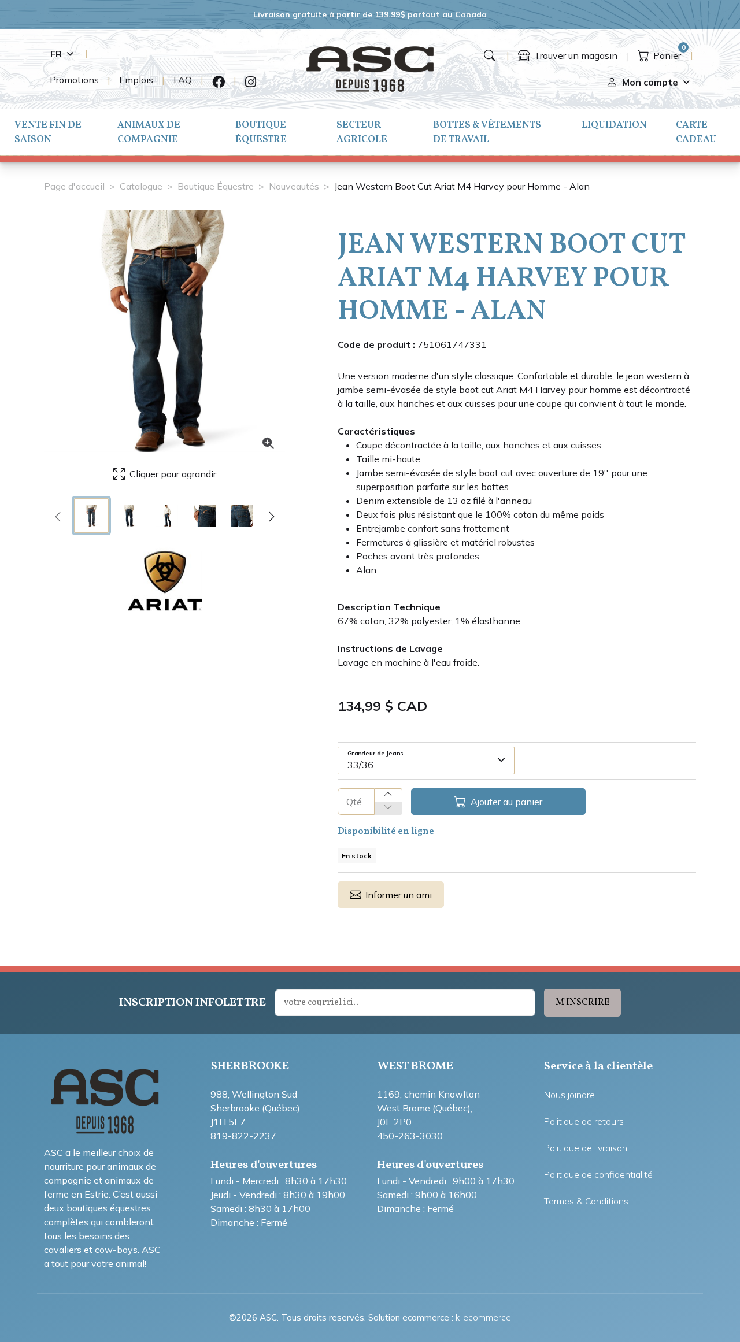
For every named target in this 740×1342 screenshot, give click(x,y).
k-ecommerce (483, 1317)
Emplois (136, 80)
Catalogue (141, 186)
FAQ (182, 80)
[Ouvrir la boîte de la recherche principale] (490, 55)
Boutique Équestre (261, 132)
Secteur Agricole (361, 132)
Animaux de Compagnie (148, 132)
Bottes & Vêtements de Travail (487, 132)
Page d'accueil (74, 186)
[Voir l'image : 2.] (129, 515)
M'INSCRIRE (582, 1002)
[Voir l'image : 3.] (167, 515)
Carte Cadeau (696, 132)
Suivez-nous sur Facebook (218, 82)
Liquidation (614, 125)
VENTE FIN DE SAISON (48, 132)
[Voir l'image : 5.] (242, 515)
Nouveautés (294, 186)
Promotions (74, 80)
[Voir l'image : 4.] (204, 515)
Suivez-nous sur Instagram (250, 82)
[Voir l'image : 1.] (91, 515)
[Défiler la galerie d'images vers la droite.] (272, 515)
